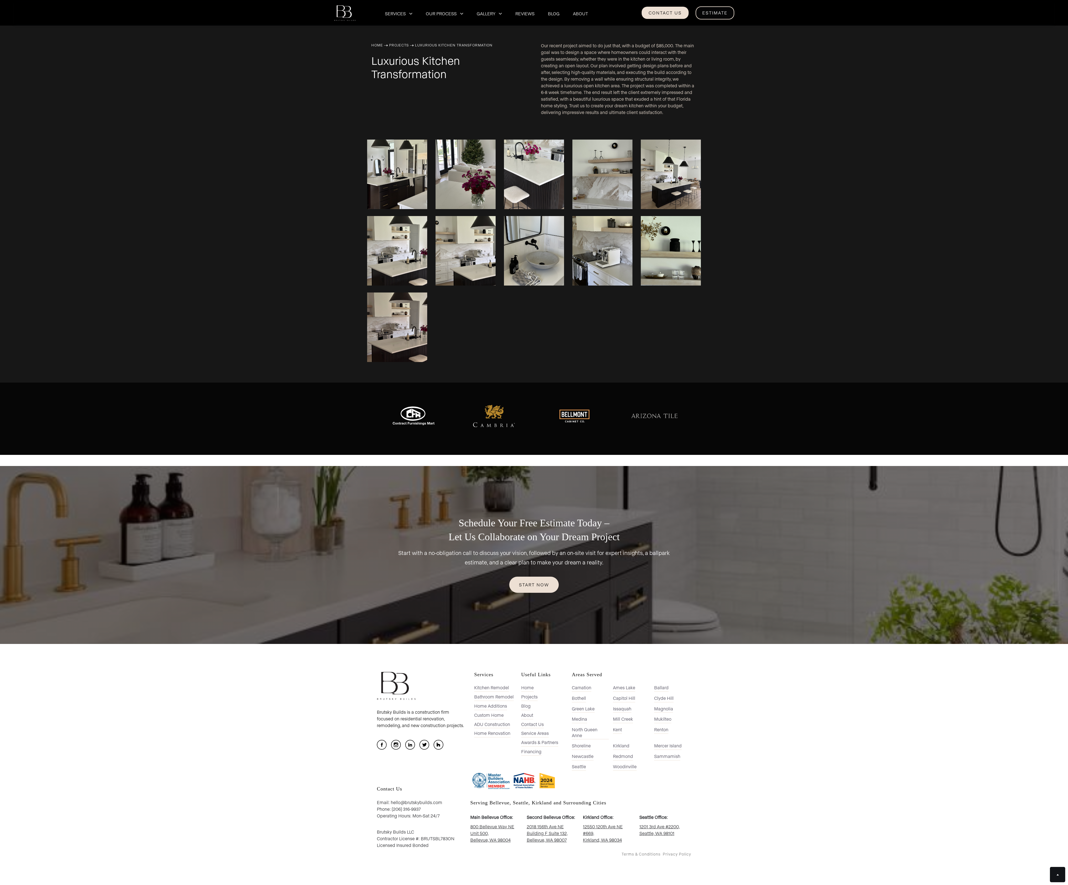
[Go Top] (1057, 874)
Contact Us (665, 12)
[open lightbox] (397, 173)
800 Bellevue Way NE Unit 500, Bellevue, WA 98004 (492, 833)
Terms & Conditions (641, 854)
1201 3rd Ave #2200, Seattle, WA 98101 (659, 830)
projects (399, 45)
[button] (398, 13)
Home (377, 45)
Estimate (715, 12)
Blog (554, 13)
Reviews (525, 13)
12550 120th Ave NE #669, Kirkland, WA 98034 (603, 833)
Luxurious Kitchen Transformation (454, 45)
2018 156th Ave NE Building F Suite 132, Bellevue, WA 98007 (547, 833)
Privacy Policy (677, 854)
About (580, 13)
